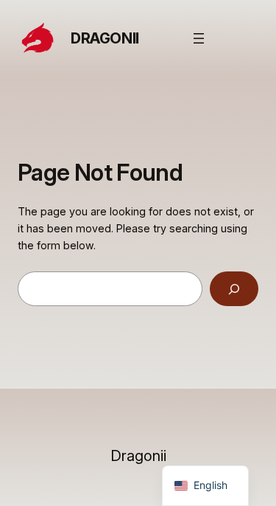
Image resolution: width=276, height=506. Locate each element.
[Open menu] (199, 38)
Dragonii (105, 38)
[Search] (234, 288)
